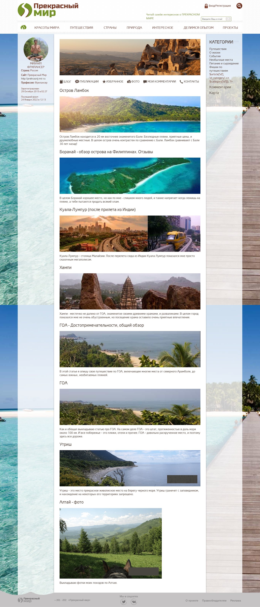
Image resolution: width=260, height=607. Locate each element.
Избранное (114, 81)
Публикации (89, 81)
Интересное (162, 28)
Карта (214, 93)
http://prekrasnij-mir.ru (33, 78)
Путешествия (81, 28)
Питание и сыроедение (224, 63)
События (215, 56)
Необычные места (221, 60)
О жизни (214, 53)
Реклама (235, 600)
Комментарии (220, 87)
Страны (110, 28)
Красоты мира (46, 28)
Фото (135, 81)
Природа (134, 28)
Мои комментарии (161, 81)
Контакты (191, 81)
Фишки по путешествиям (218, 69)
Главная (23, 27)
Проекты (230, 28)
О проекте (192, 600)
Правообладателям (214, 600)
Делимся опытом (199, 28)
